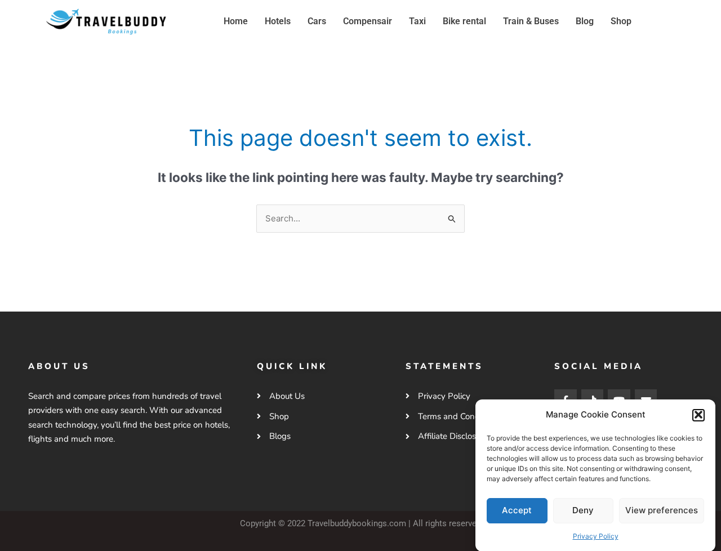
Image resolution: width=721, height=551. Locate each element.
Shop (621, 21)
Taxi (417, 21)
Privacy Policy (595, 535)
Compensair (367, 21)
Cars (317, 21)
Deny (583, 510)
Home (236, 21)
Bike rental (464, 21)
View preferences (661, 510)
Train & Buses (531, 21)
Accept (517, 510)
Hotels (278, 21)
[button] (698, 414)
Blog (585, 21)
